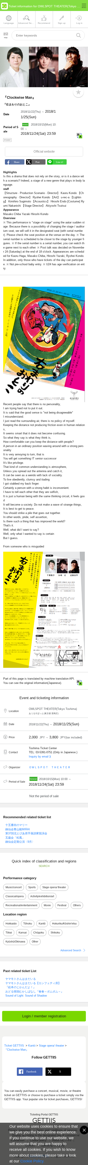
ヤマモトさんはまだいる (20, 978)
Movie (47, 905)
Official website (44, 151)
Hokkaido (11, 923)
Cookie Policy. (32, 1161)
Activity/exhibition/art (42, 896)
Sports (32, 887)
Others (77, 905)
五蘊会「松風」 (15, 837)
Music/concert (14, 887)
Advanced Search (70, 950)
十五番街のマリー (16, 825)
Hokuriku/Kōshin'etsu (64, 923)
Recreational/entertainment (21, 905)
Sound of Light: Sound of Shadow (26, 995)
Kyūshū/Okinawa (15, 941)
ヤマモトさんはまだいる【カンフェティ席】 (33, 983)
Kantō (42, 923)
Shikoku (55, 932)
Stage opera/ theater (54, 887)
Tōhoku (27, 923)
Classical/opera (15, 896)
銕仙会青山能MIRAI (17, 829)
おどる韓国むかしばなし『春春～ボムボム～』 (34, 991)
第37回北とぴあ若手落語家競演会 (26, 833)
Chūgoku (38, 932)
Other (35, 941)
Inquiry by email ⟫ (40, 756)
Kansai (23, 932)
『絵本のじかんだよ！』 (20, 987)
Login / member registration (44, 1016)
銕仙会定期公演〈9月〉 (20, 841)
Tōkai (9, 932)
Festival (61, 905)
